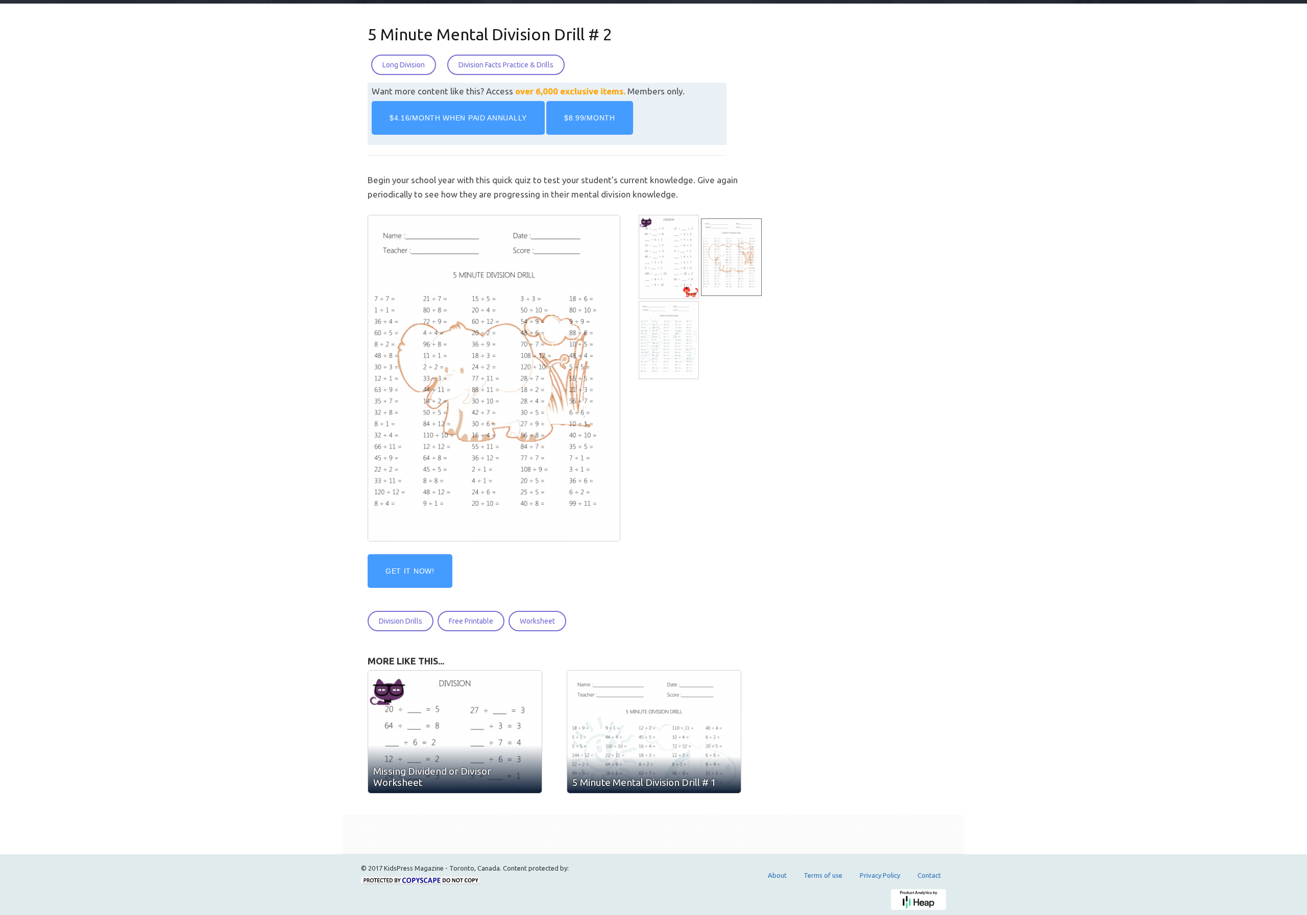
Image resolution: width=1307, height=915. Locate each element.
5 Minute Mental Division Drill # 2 (490, 34)
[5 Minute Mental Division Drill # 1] (670, 340)
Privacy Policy (880, 875)
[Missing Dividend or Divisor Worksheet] (670, 257)
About (777, 875)
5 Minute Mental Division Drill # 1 (644, 782)
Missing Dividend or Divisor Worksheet (432, 776)
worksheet (537, 621)
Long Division (403, 65)
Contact (929, 875)
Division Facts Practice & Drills (505, 65)
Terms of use (823, 875)
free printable (471, 621)
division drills (400, 621)
